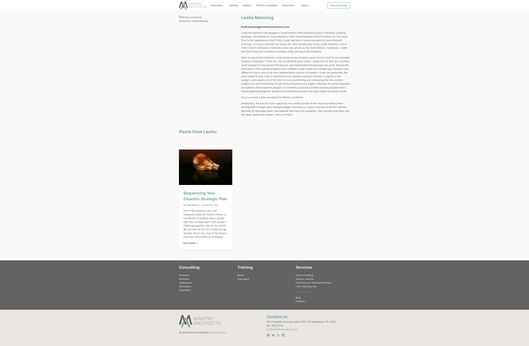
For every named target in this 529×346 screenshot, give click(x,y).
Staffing (233, 5)
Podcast (300, 301)
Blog (298, 297)
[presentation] (205, 167)
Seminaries (185, 286)
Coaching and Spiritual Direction (313, 282)
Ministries (184, 279)
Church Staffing (304, 275)
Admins (247, 5)
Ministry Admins (305, 279)
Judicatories (185, 282)
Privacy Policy (218, 332)
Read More (190, 243)
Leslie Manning (192, 205)
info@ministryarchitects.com (282, 329)
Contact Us (277, 316)
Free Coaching (338, 5)
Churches (184, 275)
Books (240, 275)
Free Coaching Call (306, 286)
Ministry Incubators (266, 5)
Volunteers (185, 290)
